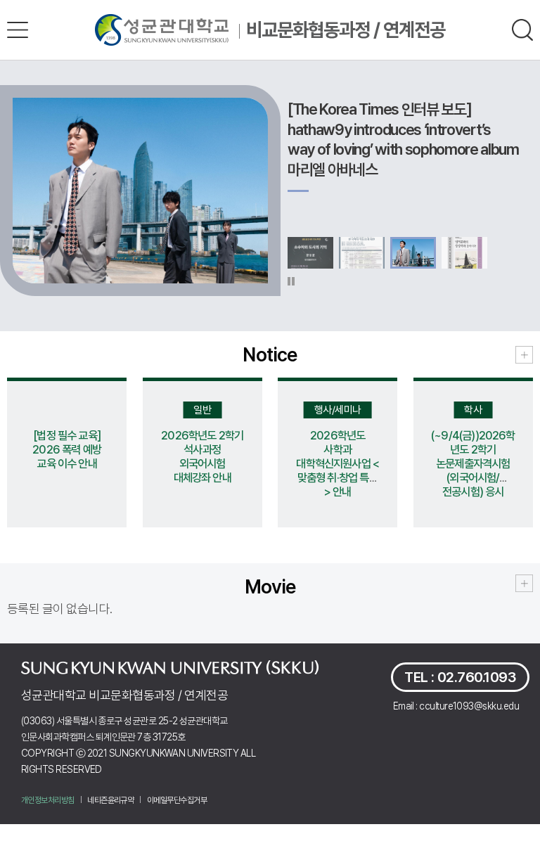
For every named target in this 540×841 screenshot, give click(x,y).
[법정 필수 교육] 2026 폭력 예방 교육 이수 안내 (66, 449)
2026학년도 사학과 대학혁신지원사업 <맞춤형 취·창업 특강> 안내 (337, 463)
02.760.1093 (476, 677)
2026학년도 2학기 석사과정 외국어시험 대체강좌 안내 (202, 456)
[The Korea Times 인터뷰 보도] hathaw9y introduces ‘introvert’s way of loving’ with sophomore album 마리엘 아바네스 (403, 139)
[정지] (291, 281)
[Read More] (524, 355)
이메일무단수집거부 (177, 800)
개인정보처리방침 (48, 800)
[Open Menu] (17, 30)
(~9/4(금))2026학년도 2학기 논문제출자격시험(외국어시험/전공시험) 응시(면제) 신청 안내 (473, 470)
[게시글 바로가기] (140, 190)
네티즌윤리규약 (110, 800)
